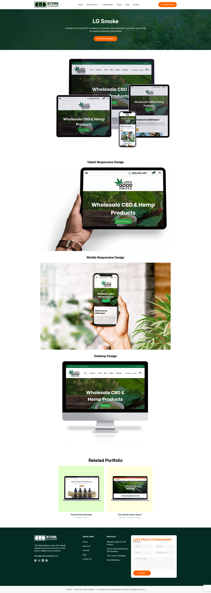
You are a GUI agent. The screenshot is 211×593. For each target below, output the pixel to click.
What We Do (92, 5)
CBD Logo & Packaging (116, 556)
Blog (127, 5)
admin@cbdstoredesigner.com (46, 556)
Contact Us (87, 559)
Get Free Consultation (105, 39)
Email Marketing (113, 560)
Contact (136, 5)
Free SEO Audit (167, 5)
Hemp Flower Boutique (81, 514)
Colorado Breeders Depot (130, 514)
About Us (86, 546)
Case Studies (108, 5)
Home (80, 5)
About (119, 5)
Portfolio (86, 550)
